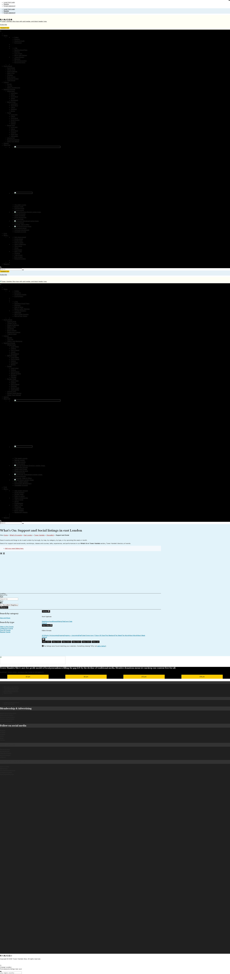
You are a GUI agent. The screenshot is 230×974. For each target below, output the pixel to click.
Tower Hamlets (39, 535)
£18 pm (202, 677)
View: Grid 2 (56, 642)
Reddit (2, 738)
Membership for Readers (6, 715)
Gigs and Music (5, 618)
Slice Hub (7, 145)
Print (5, 233)
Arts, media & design (20, 228)
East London (28, 535)
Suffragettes (14, 136)
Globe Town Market (13, 141)
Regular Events (5, 632)
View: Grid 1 (46, 642)
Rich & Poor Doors (19, 62)
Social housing (15, 120)
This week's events (20, 205)
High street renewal (20, 237)
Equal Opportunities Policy (7, 774)
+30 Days (102, 635)
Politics (16, 37)
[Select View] (43, 639)
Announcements (19, 223)
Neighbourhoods (9, 89)
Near (1, 601)
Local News (14, 93)
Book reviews (11, 77)
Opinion (6, 143)
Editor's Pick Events (6, 627)
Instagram (2, 734)
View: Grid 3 (66, 642)
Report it (6, 264)
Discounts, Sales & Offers (21, 224)
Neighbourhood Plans (20, 50)
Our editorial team (4, 751)
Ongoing (61, 635)
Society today (18, 241)
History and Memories (13, 87)
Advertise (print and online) (7, 719)
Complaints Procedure (6, 772)
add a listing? (101, 646)
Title (63, 621)
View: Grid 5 (86, 642)
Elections (17, 52)
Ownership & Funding (5, 753)
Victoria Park (11, 138)
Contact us (3, 757)
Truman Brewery (19, 57)
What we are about (5, 749)
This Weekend (110, 635)
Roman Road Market (13, 140)
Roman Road (11, 125)
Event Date (68, 621)
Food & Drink (11, 68)
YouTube (2, 740)
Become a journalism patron (7, 717)
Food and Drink (18, 219)
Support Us (5, 28)
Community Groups (20, 214)
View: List (95, 642)
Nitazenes (17, 59)
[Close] (229, 0)
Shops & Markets (12, 71)
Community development (21, 230)
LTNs (15, 48)
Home (6, 535)
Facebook (2, 730)
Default (44, 623)
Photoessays (18, 249)
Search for (3, 595)
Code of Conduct (4, 766)
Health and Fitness (19, 215)
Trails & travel (11, 80)
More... (6, 235)
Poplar (9, 113)
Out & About (8, 66)
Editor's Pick (11, 73)
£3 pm (28, 677)
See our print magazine (6, 721)
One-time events (19, 208)
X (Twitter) (2, 732)
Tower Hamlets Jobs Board (11, 689)
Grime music (14, 134)
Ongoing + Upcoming (71, 635)
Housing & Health (19, 41)
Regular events (18, 206)
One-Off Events (5, 630)
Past (80, 635)
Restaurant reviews (13, 78)
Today (83, 635)
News (5, 35)
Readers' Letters (8, 693)
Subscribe (3, 24)
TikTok (2, 736)
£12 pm (144, 677)
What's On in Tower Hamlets (11, 687)
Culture (6, 82)
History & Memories (20, 244)
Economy (17, 39)
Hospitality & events (20, 232)
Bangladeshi (14, 100)
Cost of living (18, 53)
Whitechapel (11, 91)
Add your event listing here (14, 548)
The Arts (9, 86)
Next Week (46, 625)
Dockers (13, 122)
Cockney (13, 132)
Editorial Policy (4, 768)
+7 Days (96, 635)
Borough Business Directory (11, 691)
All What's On (46, 635)
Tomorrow (89, 635)
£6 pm (86, 677)
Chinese (13, 123)
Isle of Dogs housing (20, 60)
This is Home (18, 246)
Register (6, 4)
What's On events (16, 535)
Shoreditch (50, 535)
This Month (125, 635)
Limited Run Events (6, 628)
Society (9, 84)
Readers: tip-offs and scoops (11, 702)
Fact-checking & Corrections (7, 770)
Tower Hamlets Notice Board (11, 688)
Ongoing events (19, 210)
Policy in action (18, 242)
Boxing (13, 111)
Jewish (13, 98)
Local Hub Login (9, 2)
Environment (18, 43)
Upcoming (54, 635)
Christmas (10, 75)
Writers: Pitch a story (9, 704)
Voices (16, 248)
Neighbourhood (47, 621)
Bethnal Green (11, 102)
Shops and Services (20, 217)
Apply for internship (5, 755)
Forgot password (9, 6)
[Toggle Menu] (0, 284)
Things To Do (11, 69)
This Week (118, 635)
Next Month (133, 635)
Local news (14, 114)
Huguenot (14, 109)
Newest (45, 611)
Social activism (18, 239)
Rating (60, 621)
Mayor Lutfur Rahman (20, 55)
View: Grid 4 (76, 642)
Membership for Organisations (8, 713)
